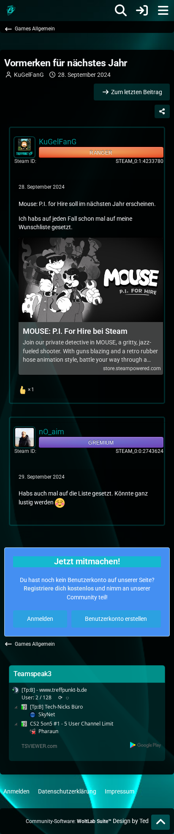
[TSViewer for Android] (146, 744)
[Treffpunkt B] (11, 10)
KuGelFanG (29, 74)
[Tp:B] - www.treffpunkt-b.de (54, 689)
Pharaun (48, 731)
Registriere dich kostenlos (59, 588)
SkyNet (46, 714)
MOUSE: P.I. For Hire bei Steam (75, 331)
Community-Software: (68, 821)
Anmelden (40, 618)
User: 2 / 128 (37, 697)
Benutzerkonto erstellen (116, 618)
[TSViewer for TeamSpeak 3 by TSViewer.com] (36, 745)
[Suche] (120, 10)
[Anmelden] (141, 10)
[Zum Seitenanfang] (160, 822)
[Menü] (163, 10)
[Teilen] (162, 111)
